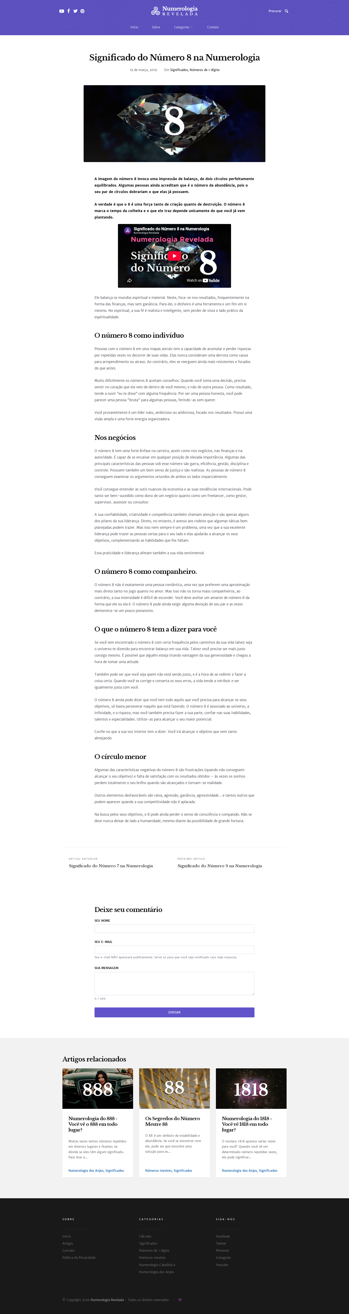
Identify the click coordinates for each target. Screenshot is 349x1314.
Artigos (67, 1243)
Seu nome (102, 920)
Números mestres (158, 1171)
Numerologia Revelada (107, 1300)
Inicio (66, 1236)
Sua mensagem (106, 968)
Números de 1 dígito (205, 70)
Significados (179, 70)
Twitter (221, 1243)
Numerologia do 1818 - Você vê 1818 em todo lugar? (247, 1124)
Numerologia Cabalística (157, 1265)
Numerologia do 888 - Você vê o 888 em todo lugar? (92, 1124)
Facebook (223, 1236)
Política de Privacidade (79, 1258)
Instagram (223, 1258)
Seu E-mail (103, 942)
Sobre (156, 27)
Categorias (182, 27)
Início (134, 27)
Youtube (222, 1265)
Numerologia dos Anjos (85, 1171)
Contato (213, 27)
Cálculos (145, 1236)
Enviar (174, 1012)
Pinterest (222, 1250)
